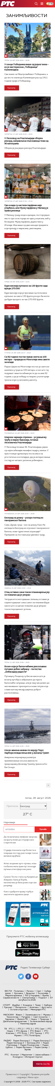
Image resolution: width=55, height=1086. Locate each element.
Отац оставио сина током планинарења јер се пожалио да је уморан (27, 593)
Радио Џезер (41, 1047)
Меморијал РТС (38, 1009)
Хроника (18, 993)
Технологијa (12, 1017)
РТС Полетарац (32, 1035)
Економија (43, 993)
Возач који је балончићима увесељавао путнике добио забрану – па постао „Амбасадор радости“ (25, 669)
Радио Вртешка (24, 1047)
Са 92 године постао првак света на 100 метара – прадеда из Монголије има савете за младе (27, 359)
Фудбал (16, 1005)
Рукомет (8, 1007)
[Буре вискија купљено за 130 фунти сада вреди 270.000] (27, 261)
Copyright (24, 1074)
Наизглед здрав (28, 1023)
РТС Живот (35, 1031)
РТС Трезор (36, 1033)
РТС (7, 1054)
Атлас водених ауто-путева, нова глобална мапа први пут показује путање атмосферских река (20, 866)
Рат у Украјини (32, 995)
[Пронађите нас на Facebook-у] (28, 976)
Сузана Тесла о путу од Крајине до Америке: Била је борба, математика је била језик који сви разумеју (21, 881)
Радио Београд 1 (21, 1040)
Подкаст (42, 997)
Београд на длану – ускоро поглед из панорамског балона (23, 519)
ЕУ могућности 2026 (35, 998)
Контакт (15, 1054)
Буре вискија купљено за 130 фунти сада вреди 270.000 (26, 287)
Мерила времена (13, 995)
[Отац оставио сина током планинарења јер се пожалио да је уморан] (27, 567)
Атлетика (34, 1007)
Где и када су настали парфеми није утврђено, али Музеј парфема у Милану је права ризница (26, 208)
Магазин (8, 1014)
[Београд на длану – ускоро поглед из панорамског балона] (27, 493)
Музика (47, 1014)
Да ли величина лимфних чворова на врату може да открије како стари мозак (20, 839)
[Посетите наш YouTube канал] (36, 976)
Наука (34, 1019)
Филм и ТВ (22, 1019)
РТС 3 (29, 1028)
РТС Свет (40, 1028)
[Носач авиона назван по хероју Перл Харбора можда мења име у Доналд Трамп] (27, 726)
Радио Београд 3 (15, 1042)
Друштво (30, 993)
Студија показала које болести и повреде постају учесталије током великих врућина (21, 853)
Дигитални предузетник (15, 1021)
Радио (7, 1040)
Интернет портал (33, 1057)
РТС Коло (22, 1033)
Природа (44, 1019)
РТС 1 (12, 1028)
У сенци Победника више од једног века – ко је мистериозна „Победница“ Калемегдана (26, 67)
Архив (27, 1049)
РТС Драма (21, 1031)
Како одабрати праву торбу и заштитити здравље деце (18, 893)
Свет (39, 991)
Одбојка (48, 1005)
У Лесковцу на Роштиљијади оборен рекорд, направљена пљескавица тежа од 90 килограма (26, 141)
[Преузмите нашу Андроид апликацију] (27, 953)
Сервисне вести (11, 997)
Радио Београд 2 (41, 1040)
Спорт (6, 1005)
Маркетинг (27, 1054)
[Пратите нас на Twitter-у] (21, 976)
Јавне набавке (42, 1054)
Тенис (38, 1005)
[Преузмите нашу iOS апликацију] (27, 944)
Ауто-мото (47, 1007)
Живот (19, 1014)
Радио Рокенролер (29, 1045)
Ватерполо (21, 1007)
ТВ (5, 1028)
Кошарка (27, 1005)
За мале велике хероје (41, 1021)
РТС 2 (20, 1028)
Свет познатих (40, 1017)
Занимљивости (32, 1014)
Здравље (9, 1019)
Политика (19, 991)
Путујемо (25, 1017)
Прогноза (12, 806)
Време (45, 995)
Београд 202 (33, 1042)
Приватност (12, 1074)
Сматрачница (28, 997)
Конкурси (18, 1057)
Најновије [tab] (9, 822)
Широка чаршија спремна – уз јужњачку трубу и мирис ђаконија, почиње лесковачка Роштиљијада (25, 440)
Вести (8, 991)
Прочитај (11, 88)
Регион (30, 991)
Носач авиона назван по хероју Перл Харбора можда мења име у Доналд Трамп (26, 751)
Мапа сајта (43, 1064)
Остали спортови (19, 1009)
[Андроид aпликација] (28, 914)
